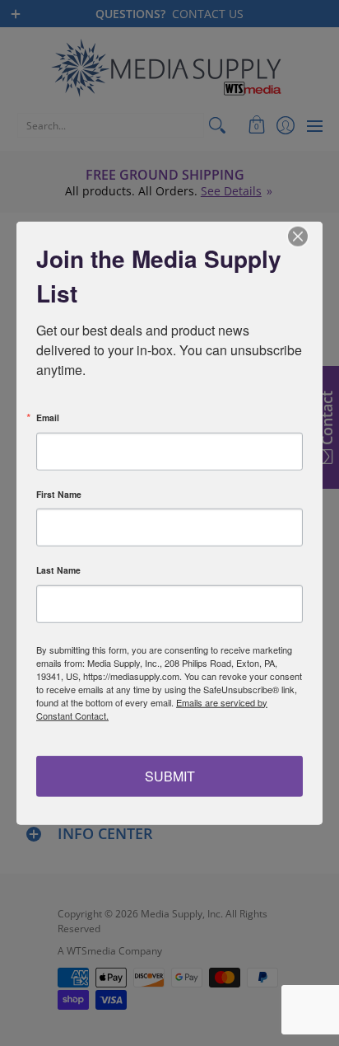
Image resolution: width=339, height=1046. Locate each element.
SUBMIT (170, 776)
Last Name (58, 570)
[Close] (308, 236)
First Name (58, 494)
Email (47, 418)
